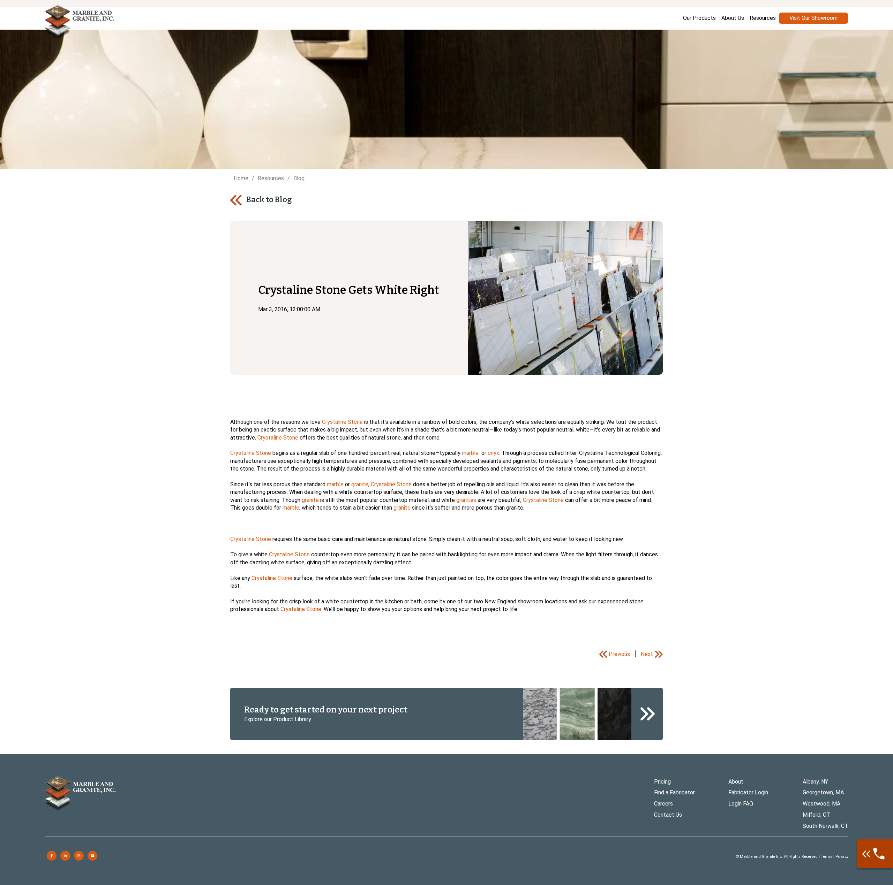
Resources (271, 178)
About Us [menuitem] (732, 18)
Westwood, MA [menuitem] (821, 803)
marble (470, 453)
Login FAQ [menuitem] (740, 803)
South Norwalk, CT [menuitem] (825, 826)
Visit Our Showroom (813, 18)
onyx (493, 453)
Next (647, 654)
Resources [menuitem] (763, 18)
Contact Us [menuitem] (668, 814)
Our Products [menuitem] (699, 18)
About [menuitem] (735, 781)
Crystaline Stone (342, 422)
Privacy (841, 856)
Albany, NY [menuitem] (815, 781)
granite (359, 484)
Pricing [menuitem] (662, 781)
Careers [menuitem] (663, 803)
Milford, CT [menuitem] (816, 814)
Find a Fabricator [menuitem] (674, 792)
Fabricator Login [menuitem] (748, 792)
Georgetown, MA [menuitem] (823, 792)
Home (241, 178)
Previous (619, 654)
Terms (826, 856)
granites (466, 500)
